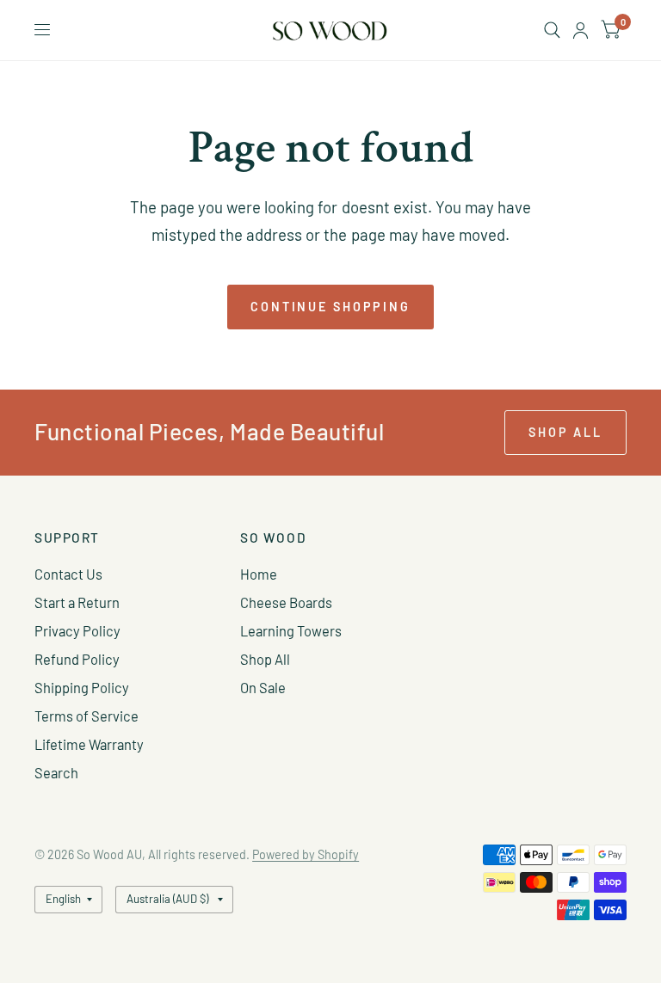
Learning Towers (291, 630)
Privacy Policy (77, 630)
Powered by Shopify (305, 854)
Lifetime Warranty (89, 744)
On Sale (263, 687)
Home (258, 573)
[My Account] (580, 30)
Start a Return (77, 602)
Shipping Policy (81, 687)
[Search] (552, 30)
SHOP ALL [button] (565, 432)
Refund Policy (77, 658)
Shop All (265, 658)
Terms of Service (86, 715)
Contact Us (68, 573)
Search (56, 772)
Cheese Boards (286, 602)
